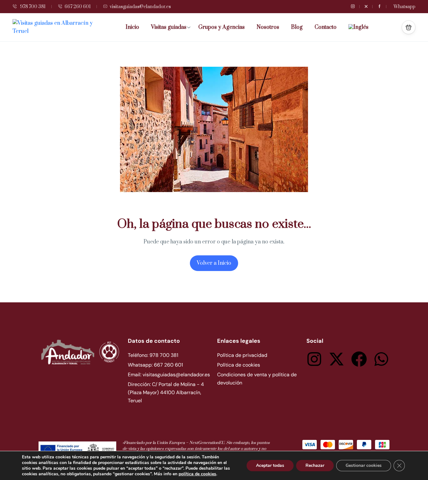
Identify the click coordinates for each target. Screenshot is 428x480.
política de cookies (197, 474)
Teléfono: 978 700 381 (153, 355)
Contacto (326, 27)
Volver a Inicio (214, 263)
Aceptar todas (270, 465)
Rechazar (314, 465)
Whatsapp (404, 7)
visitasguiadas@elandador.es (140, 7)
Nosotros (268, 27)
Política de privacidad (242, 355)
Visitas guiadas (168, 27)
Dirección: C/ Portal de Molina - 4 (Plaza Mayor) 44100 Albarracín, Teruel (166, 392)
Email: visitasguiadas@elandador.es (169, 374)
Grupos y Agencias (221, 27)
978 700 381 (32, 7)
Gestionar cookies (364, 465)
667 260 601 (78, 7)
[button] (408, 27)
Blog (297, 27)
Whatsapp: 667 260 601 (155, 365)
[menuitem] (360, 27)
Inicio (132, 27)
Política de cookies (238, 365)
